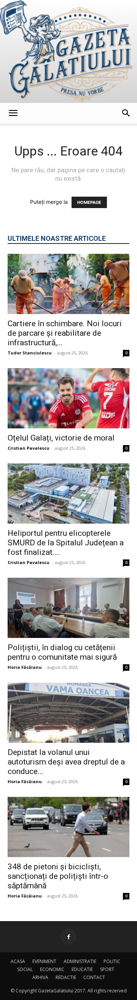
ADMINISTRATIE (80, 961)
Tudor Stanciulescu (30, 353)
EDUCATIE (82, 969)
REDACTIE (66, 977)
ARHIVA (40, 977)
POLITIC (112, 961)
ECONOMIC (52, 969)
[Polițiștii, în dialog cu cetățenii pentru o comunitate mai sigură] (68, 608)
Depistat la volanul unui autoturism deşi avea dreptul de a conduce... (66, 762)
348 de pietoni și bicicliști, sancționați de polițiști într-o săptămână (58, 876)
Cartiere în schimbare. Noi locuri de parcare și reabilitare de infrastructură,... (65, 333)
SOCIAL (25, 969)
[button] (13, 113)
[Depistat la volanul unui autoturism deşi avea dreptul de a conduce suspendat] (68, 713)
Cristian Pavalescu (28, 448)
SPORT (107, 969)
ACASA (18, 961)
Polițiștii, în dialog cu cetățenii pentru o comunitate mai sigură (62, 652)
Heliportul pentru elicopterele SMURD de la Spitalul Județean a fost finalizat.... (66, 543)
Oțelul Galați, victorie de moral (61, 437)
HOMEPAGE (89, 202)
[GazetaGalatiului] (68, 51)
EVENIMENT (44, 961)
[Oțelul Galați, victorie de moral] (68, 398)
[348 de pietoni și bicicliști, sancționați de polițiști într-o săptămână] (68, 827)
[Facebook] (68, 936)
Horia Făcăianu (25, 667)
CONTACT (94, 977)
